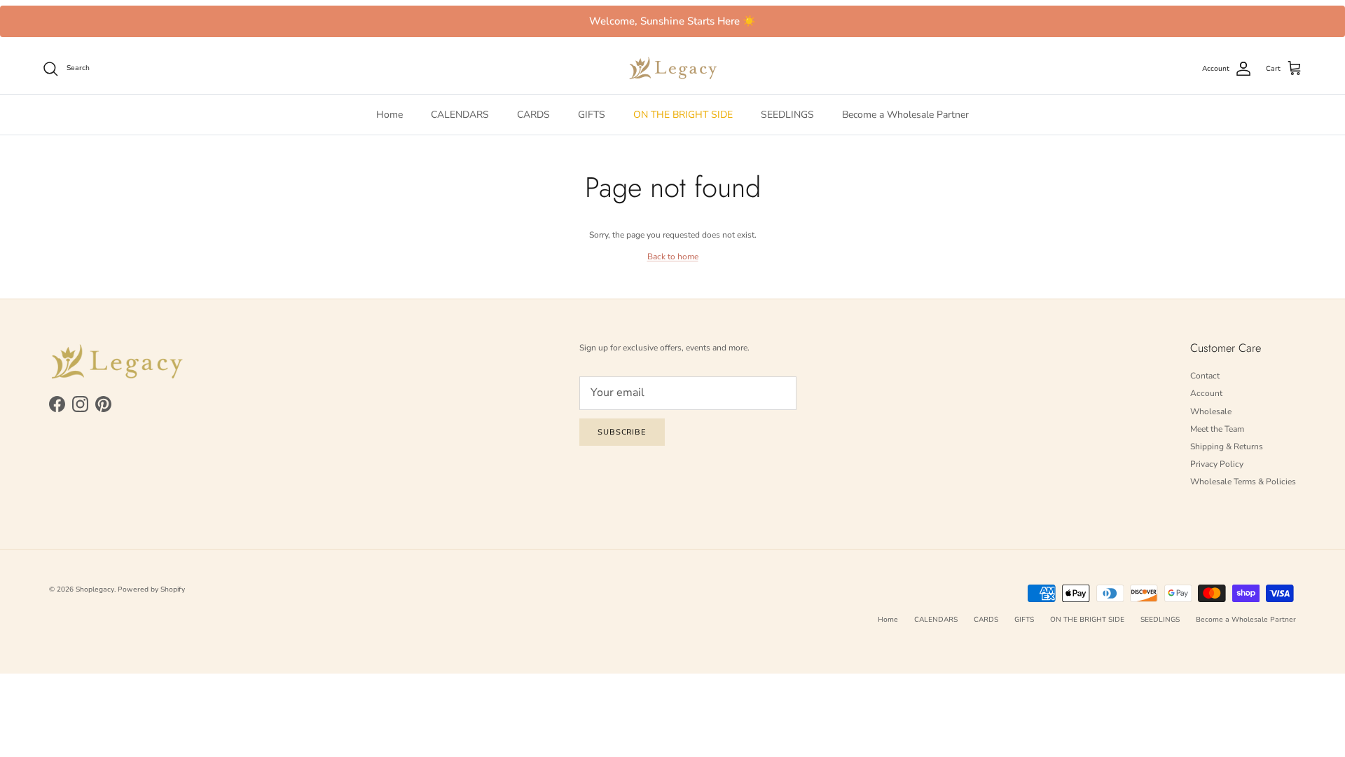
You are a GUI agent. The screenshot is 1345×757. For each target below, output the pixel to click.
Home (389, 114)
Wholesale (1211, 411)
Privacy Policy (1216, 464)
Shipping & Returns (1226, 446)
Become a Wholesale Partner (905, 114)
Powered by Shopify (151, 589)
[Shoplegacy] (673, 68)
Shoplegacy (95, 589)
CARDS (533, 114)
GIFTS (591, 114)
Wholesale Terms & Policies (1243, 481)
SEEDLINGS (787, 114)
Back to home (672, 256)
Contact (1205, 375)
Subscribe (622, 432)
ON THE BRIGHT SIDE (683, 114)
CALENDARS (460, 114)
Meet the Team (1217, 429)
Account (1206, 393)
